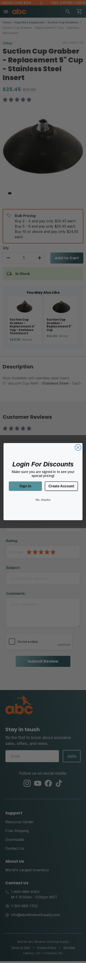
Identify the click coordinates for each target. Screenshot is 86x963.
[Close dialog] (78, 447)
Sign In (25, 486)
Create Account (61, 486)
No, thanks (43, 499)
